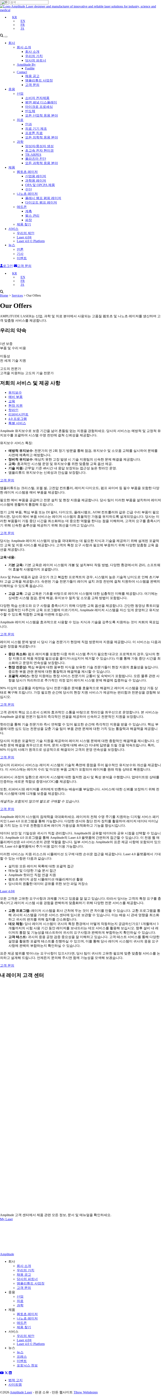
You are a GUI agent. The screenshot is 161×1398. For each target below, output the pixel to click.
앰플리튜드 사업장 (39, 80)
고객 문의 (32, 85)
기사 (20, 254)
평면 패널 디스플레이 (41, 102)
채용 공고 (32, 76)
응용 (11, 89)
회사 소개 (24, 47)
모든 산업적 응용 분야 (41, 115)
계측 (28, 211)
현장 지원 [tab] (15, 405)
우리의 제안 (25, 233)
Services (17, 295)
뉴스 (11, 245)
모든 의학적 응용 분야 (41, 137)
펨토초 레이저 (27, 172)
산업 (20, 93)
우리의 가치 (34, 56)
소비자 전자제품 (37, 98)
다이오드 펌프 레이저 (41, 202)
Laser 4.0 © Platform (31, 241)
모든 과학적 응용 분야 (41, 163)
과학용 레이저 (35, 180)
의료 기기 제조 (36, 128)
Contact (22, 72)
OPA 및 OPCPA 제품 (40, 185)
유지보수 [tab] (15, 392)
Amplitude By (26, 64)
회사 (11, 43)
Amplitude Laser (21, 1392)
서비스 (13, 228)
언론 (20, 249)
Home (4, 295)
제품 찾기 (24, 224)
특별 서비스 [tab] (17, 423)
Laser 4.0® (24, 237)
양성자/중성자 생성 (39, 146)
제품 (11, 167)
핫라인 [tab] (13, 410)
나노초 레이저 (27, 193)
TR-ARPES (33, 154)
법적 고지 (15, 1380)
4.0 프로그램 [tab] (17, 419)
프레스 (22, 1356)
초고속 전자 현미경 (39, 150)
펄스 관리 (32, 215)
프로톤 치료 (34, 133)
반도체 (30, 111)
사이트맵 (15, 1384)
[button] (12, 17)
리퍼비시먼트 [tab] (18, 414)
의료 (20, 120)
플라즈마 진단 (35, 158)
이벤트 (22, 258)
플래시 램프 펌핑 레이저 (43, 198)
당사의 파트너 (35, 60)
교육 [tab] (11, 401)
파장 (28, 220)
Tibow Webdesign (86, 1392)
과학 (20, 142)
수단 (28, 189)
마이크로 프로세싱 (39, 106)
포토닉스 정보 (27, 1365)
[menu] (6, 36)
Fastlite (30, 68)
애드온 (22, 207)
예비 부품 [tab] (15, 397)
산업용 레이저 (35, 176)
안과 (28, 124)
